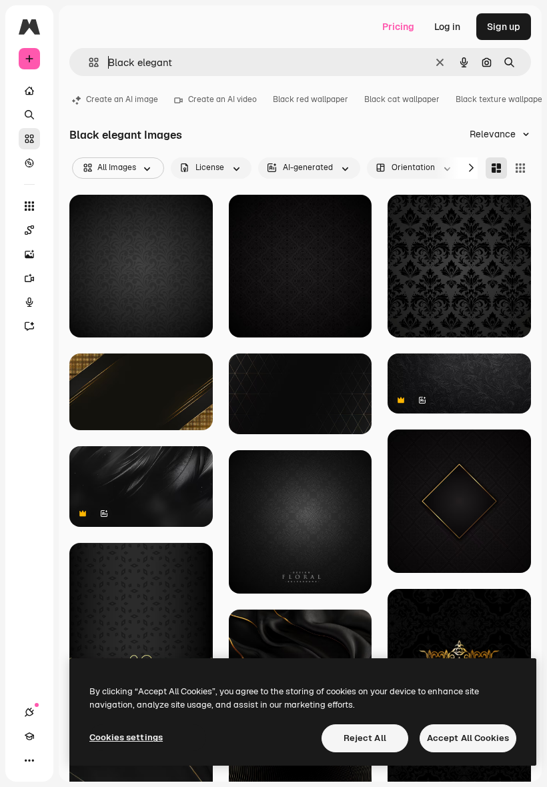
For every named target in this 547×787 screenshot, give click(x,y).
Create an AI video (222, 99)
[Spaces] (29, 230)
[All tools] (29, 206)
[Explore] (29, 162)
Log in (447, 27)
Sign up (503, 27)
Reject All (365, 738)
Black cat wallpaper (402, 99)
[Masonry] (496, 168)
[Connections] (29, 712)
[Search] (29, 114)
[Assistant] (29, 326)
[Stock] (29, 138)
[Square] (520, 168)
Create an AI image (122, 99)
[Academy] (29, 736)
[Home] (29, 90)
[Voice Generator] (29, 302)
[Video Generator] (29, 278)
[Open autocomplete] (88, 62)
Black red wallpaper (310, 99)
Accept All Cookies (468, 738)
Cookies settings (126, 737)
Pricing (398, 27)
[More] (29, 760)
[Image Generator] (29, 254)
